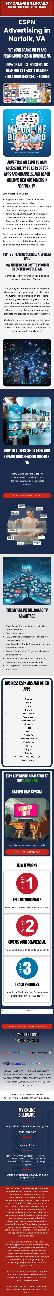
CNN (26, 756)
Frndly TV (28, 735)
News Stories (18, 1158)
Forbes (44, 76)
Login (43, 1161)
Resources (27, 1161)
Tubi (41, 1074)
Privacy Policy (41, 1289)
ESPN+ (22, 1071)
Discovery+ (43, 1071)
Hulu (16, 1071)
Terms (27, 1292)
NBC (21, 756)
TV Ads (42, 1155)
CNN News (35, 1081)
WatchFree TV (29, 1078)
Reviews (12, 1161)
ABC (15, 756)
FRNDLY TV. (27, 1085)
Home (9, 1155)
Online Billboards (25, 1155)
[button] (27, 11)
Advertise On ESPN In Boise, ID (34, 1097)
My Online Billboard (27, 3)
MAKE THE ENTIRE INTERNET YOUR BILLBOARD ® (27, 7)
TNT (36, 756)
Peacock (23, 1074)
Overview (13, 1097)
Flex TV (41, 1078)
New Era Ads (36, 1158)
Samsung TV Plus (12, 1078)
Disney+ (8, 1071)
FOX (41, 756)
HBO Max (31, 1071)
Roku (47, 1074)
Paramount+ (11, 1074)
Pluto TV (33, 1074)
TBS (31, 756)
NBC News (23, 1081)
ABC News (12, 1081)
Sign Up (28, 1164)
